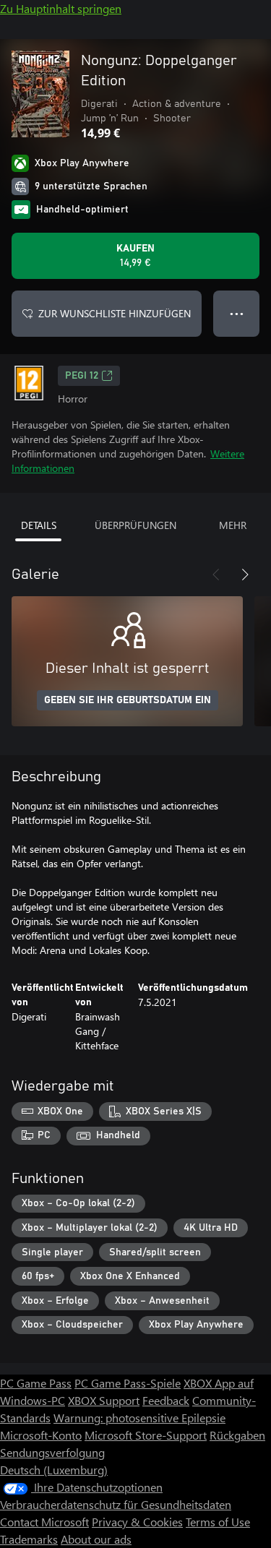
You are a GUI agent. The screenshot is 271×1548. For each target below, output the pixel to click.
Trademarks (29, 1539)
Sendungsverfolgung (52, 1452)
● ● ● (237, 313)
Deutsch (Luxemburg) (54, 1469)
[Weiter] (245, 574)
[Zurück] (216, 574)
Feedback (165, 1400)
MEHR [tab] (232, 525)
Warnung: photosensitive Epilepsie (139, 1417)
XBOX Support (103, 1400)
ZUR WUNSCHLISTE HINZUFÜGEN (114, 313)
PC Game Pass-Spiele (127, 1382)
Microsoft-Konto (41, 1434)
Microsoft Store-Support (146, 1434)
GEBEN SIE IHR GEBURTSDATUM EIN (127, 700)
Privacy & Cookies (137, 1521)
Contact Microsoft (44, 1521)
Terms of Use (218, 1521)
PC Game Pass (36, 1382)
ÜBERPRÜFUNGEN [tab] (135, 525)
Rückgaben (237, 1434)
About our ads (96, 1539)
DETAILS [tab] (38, 525)
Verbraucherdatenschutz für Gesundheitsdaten (115, 1504)
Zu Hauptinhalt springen (60, 8)
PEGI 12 (81, 376)
